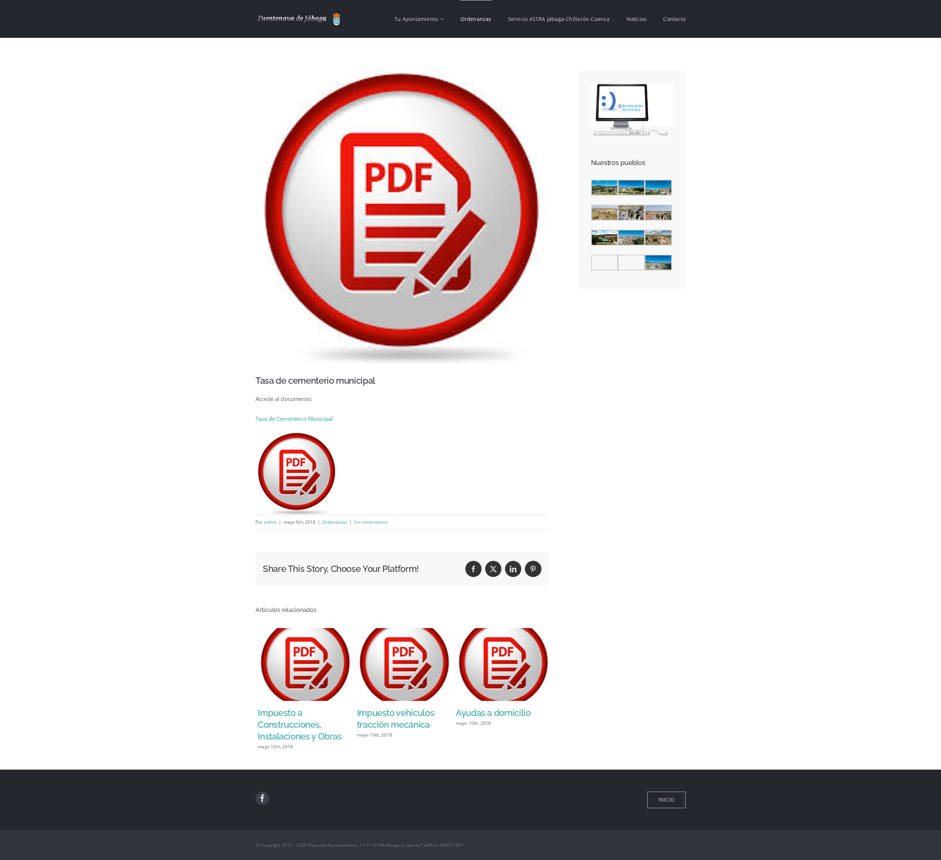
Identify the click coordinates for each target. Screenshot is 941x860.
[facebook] (262, 798)
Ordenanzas (335, 522)
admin (270, 522)
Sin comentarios (370, 522)
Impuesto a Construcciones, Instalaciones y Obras (297, 724)
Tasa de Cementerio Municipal (294, 418)
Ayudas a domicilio (491, 712)
